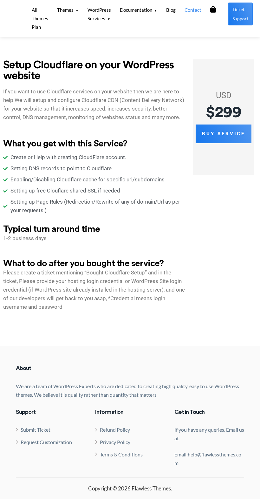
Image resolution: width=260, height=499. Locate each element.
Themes (65, 10)
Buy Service (223, 134)
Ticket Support (240, 14)
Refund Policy (115, 430)
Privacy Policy (115, 442)
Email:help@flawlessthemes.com (207, 458)
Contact (193, 10)
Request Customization (46, 442)
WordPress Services (99, 14)
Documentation (136, 10)
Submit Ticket (35, 430)
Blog (171, 10)
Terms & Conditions (121, 454)
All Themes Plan (40, 18)
